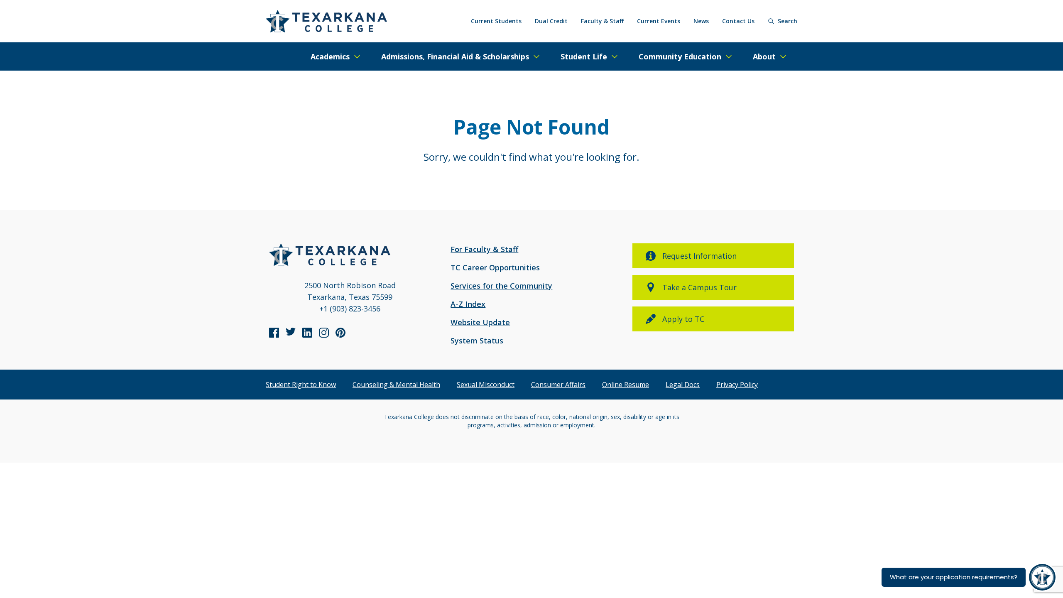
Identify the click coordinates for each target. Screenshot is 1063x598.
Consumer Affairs (558, 384)
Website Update (480, 322)
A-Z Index (468, 304)
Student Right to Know (301, 384)
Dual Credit (551, 21)
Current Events (658, 21)
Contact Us (738, 21)
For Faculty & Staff (484, 249)
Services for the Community (501, 286)
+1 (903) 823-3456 (349, 309)
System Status (477, 341)
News (701, 21)
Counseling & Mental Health (396, 384)
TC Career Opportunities (495, 267)
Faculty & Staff (602, 21)
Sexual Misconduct (485, 384)
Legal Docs (683, 384)
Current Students (496, 21)
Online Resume (625, 384)
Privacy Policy (737, 384)
